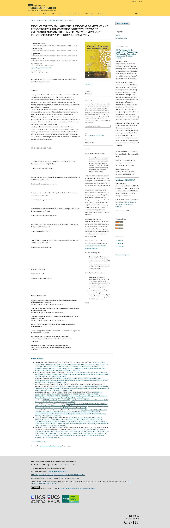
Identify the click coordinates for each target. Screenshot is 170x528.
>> (47, 441)
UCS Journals (101, 14)
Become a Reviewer (75, 14)
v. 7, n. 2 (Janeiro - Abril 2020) (53, 20)
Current (37, 14)
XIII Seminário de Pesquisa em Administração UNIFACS (125, 204)
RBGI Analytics (89, 14)
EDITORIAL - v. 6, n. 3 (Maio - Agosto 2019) (57, 400)
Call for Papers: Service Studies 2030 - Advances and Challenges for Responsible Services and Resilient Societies (126, 54)
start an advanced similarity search (51, 446)
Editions (46, 14)
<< (31, 441)
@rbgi (53, 14)
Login (140, 1)
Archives (39, 20)
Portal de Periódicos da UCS (58, 471)
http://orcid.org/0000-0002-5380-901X (41, 68)
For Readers (119, 240)
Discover (61, 14)
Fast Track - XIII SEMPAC (125, 180)
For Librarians (119, 246)
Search (138, 14)
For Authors (119, 243)
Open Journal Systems (122, 255)
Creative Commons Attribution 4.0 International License (77, 488)
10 (44, 441)
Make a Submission (122, 23)
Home (30, 14)
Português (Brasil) (121, 38)
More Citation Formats (93, 126)
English (117, 35)
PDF (89, 84)
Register (133, 1)
